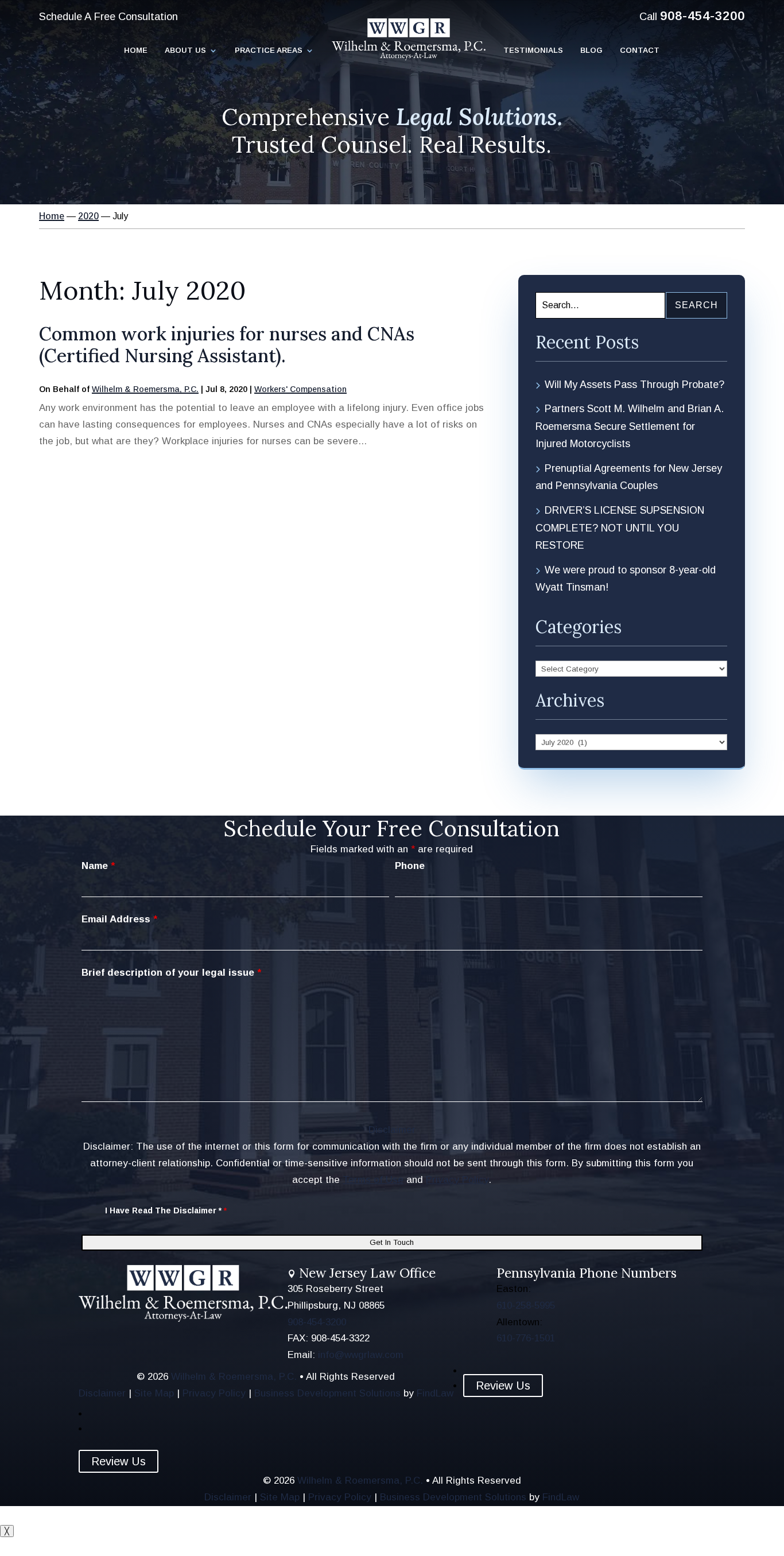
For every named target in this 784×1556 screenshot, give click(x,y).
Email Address (119, 919)
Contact (639, 50)
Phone (410, 865)
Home (136, 50)
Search (696, 305)
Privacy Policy (457, 1179)
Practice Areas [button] (268, 50)
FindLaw (435, 1393)
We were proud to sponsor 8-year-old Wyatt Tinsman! (625, 578)
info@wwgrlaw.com (360, 1354)
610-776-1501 (525, 1338)
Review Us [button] (503, 1385)
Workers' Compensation (300, 389)
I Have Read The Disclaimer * (166, 1210)
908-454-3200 (702, 16)
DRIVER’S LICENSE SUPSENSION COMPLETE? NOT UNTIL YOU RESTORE (619, 528)
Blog (591, 50)
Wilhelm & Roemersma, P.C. (145, 389)
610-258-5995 (525, 1305)
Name (98, 865)
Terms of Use (373, 1179)
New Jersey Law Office (367, 1272)
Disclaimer (392, 1129)
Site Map (154, 1393)
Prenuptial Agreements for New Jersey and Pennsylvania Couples (628, 477)
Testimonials (533, 50)
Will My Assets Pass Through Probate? (634, 384)
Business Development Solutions (327, 1393)
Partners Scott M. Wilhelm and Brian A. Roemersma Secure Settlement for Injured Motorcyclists (629, 426)
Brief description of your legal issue (171, 972)
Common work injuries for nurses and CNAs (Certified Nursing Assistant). (226, 344)
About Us (185, 50)
